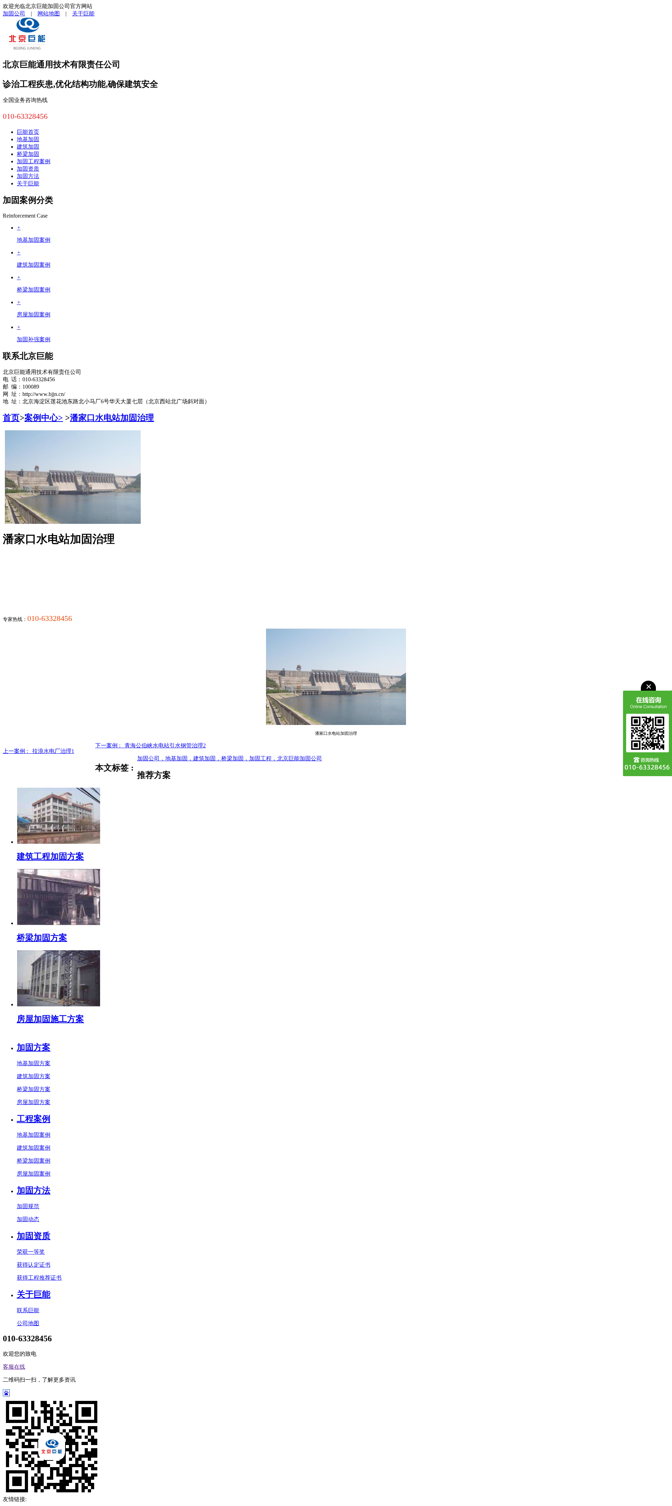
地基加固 (28, 139)
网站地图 (48, 13)
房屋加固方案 (33, 1102)
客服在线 (14, 1367)
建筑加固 (28, 147)
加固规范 (28, 1206)
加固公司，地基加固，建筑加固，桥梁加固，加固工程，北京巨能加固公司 (229, 758)
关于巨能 (83, 13)
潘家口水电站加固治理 (112, 417)
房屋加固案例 (33, 1174)
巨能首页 (28, 132)
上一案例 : (38, 751)
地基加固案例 (33, 1135)
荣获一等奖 (31, 1252)
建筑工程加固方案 (50, 856)
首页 (11, 417)
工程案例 (33, 1118)
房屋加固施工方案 (50, 1019)
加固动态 (28, 1219)
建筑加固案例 (33, 1148)
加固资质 (28, 169)
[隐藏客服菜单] (647, 696)
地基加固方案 (33, 1063)
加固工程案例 (33, 161)
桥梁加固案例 (33, 1161)
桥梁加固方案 (42, 937)
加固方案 (33, 1047)
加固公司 (14, 13)
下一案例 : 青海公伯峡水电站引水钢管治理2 (150, 745)
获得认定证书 (33, 1265)
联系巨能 (28, 1310)
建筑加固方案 (33, 1076)
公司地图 (28, 1323)
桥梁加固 (28, 154)
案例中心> (43, 417)
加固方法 (28, 176)
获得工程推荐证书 (39, 1278)
